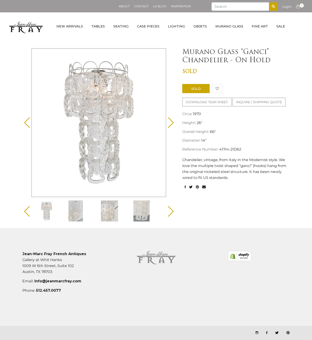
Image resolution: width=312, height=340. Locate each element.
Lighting (176, 26)
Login (286, 7)
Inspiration (181, 6)
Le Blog (160, 6)
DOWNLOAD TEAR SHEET (207, 102)
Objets (200, 26)
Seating (121, 26)
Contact (141, 6)
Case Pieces (148, 26)
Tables (98, 26)
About (124, 6)
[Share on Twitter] (191, 187)
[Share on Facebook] (185, 187)
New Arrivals (69, 26)
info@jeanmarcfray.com (57, 281)
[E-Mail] (204, 187)
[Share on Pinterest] (197, 187)
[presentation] (50, 210)
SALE (280, 26)
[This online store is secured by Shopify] (239, 256)
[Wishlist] (217, 88)
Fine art (260, 26)
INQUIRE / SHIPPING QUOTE (259, 102)
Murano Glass (229, 26)
